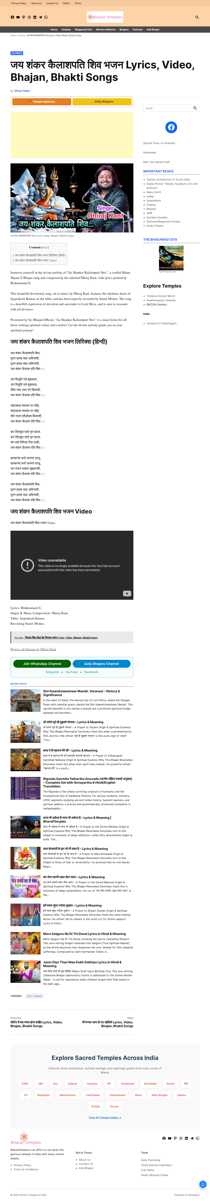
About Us (36, 3)
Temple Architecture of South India (168, 179)
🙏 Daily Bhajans (102, 101)
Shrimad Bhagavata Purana (163, 221)
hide (45, 247)
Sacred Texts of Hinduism (159, 143)
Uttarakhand (117, 1095)
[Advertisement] (71, 135)
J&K (40, 1083)
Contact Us (52, 3)
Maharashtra (68, 1095)
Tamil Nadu (93, 1095)
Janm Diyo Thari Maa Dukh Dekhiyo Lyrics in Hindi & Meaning (82, 964)
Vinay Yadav (22, 90)
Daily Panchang (150, 1160)
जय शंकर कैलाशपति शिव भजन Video (34, 260)
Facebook (91, 672)
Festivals (138, 29)
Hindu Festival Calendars (156, 1165)
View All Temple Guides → (105, 1117)
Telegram (52, 672)
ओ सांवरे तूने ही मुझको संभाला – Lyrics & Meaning (73, 722)
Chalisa (151, 204)
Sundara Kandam (157, 217)
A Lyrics (21, 35)
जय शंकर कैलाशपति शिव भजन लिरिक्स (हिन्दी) (38, 255)
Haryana (92, 1083)
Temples (66, 29)
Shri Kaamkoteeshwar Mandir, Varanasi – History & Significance (81, 693)
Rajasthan (43, 1095)
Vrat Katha (147, 1170)
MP (186, 1083)
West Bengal (159, 1095)
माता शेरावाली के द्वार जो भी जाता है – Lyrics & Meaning (75, 849)
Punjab (95, 1106)
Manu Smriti (154, 192)
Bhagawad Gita (83, 29)
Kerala (170, 1083)
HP (109, 1083)
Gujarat (72, 1083)
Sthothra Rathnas (106, 29)
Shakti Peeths (155, 225)
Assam (114, 1106)
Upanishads (154, 200)
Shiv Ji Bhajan (34, 996)
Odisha (181, 1095)
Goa (55, 1083)
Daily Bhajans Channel (101, 664)
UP (26, 1095)
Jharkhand (127, 1083)
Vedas (150, 196)
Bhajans (124, 29)
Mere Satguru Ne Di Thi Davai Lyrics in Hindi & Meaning (84, 934)
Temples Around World (161, 296)
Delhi (25, 1083)
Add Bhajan (153, 29)
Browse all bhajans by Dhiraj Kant (33, 649)
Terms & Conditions (26, 1169)
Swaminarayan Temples (161, 300)
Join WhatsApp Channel (42, 664)
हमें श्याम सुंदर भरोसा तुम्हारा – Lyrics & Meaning (72, 905)
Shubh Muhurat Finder (154, 1175)
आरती (149, 213)
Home (54, 29)
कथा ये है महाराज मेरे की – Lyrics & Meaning (70, 750)
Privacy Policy (18, 3)
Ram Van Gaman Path (156, 162)
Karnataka (150, 1083)
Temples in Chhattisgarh (162, 323)
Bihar (138, 1095)
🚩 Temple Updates (42, 101)
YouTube (71, 672)
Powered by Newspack (187, 1194)
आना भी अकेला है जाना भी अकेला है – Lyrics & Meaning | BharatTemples (77, 819)
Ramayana (149, 152)
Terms (78, 3)
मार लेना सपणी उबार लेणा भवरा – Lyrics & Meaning (74, 877)
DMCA (66, 3)
